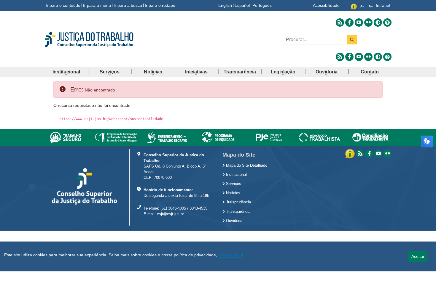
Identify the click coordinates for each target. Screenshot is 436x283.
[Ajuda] (387, 22)
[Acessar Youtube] (359, 22)
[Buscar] (352, 39)
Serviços (233, 184)
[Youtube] (378, 153)
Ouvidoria (233, 221)
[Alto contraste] (378, 22)
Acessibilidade (326, 5)
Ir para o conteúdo (63, 5)
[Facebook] (369, 153)
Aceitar (417, 256)
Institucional (236, 175)
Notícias (232, 193)
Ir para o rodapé (160, 5)
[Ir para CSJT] (99, 39)
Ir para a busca (128, 5)
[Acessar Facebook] (349, 22)
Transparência (237, 212)
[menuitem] (66, 72)
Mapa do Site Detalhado (246, 165)
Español (242, 5)
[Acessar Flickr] (368, 22)
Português (262, 5)
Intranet (383, 5)
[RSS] (360, 153)
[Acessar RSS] (340, 22)
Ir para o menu (97, 5)
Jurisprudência (238, 202)
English (225, 5)
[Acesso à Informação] (350, 153)
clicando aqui (230, 255)
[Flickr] (388, 153)
